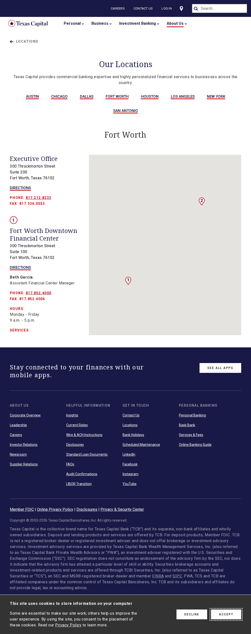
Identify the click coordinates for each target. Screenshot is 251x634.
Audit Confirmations (81, 474)
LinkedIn (129, 454)
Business (99, 23)
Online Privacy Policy (55, 509)
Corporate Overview (25, 415)
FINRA (158, 576)
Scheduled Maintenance (141, 445)
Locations (27, 41)
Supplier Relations (24, 464)
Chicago (59, 96)
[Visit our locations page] (181, 8)
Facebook (130, 464)
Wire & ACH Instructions (84, 435)
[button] (202, 201)
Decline (191, 614)
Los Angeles (183, 96)
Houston (150, 96)
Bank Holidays (133, 435)
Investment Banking (137, 23)
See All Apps (220, 368)
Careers (118, 8)
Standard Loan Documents (87, 454)
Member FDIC (22, 509)
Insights (72, 415)
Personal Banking (192, 415)
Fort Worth (117, 96)
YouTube (130, 484)
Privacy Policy (68, 625)
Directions (20, 188)
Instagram (130, 474)
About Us (175, 23)
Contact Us (143, 8)
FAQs (70, 464)
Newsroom (18, 454)
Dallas (86, 96)
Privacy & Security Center (122, 509)
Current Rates (77, 425)
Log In (167, 8)
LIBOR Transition (79, 484)
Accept (226, 614)
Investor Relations (24, 445)
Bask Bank (187, 425)
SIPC (177, 576)
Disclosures (75, 445)
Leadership (18, 425)
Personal (72, 23)
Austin (32, 96)
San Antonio (125, 111)
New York (216, 96)
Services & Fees (191, 435)
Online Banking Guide (195, 445)
